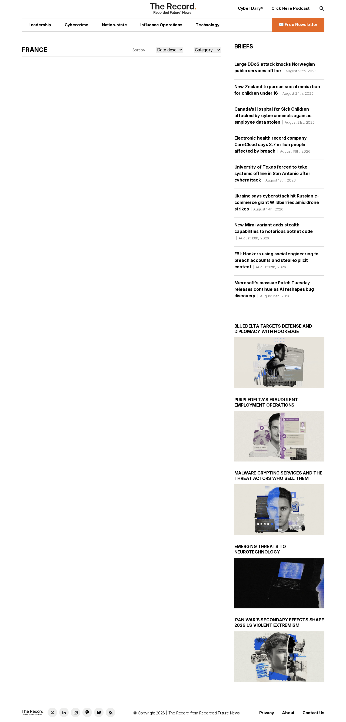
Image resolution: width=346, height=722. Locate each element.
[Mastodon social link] (87, 712)
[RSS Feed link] (110, 712)
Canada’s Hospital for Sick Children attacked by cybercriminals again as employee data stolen (274, 115)
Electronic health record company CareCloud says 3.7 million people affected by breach (272, 144)
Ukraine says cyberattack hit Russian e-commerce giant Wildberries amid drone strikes (276, 202)
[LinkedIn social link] (64, 712)
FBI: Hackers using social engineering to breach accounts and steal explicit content (276, 260)
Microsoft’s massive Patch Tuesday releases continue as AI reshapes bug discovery (274, 289)
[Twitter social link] (52, 712)
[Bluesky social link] (99, 712)
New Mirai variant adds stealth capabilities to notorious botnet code (273, 231)
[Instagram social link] (75, 712)
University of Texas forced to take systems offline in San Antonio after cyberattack (272, 173)
